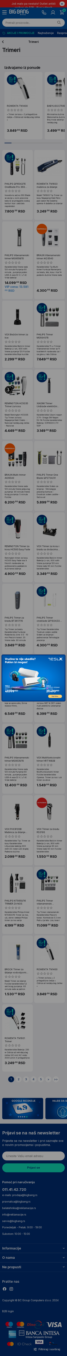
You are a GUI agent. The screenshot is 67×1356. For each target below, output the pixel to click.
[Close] (61, 659)
